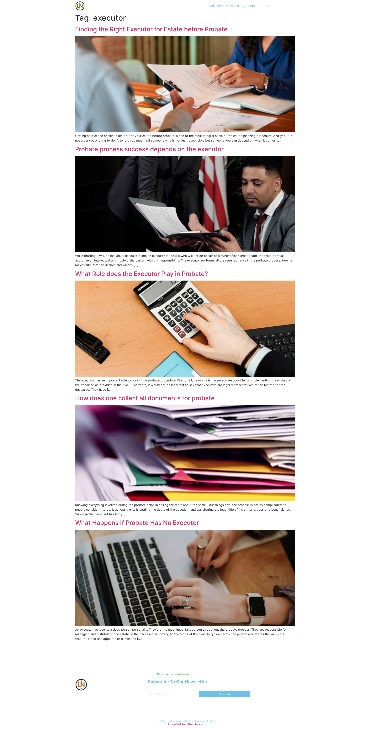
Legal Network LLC (199, 721)
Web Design (182, 724)
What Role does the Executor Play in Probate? (141, 273)
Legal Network (195, 724)
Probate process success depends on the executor (149, 149)
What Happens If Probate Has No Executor (137, 522)
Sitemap (172, 724)
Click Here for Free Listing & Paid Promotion (240, 6)
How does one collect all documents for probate (145, 398)
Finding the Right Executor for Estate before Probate (151, 29)
